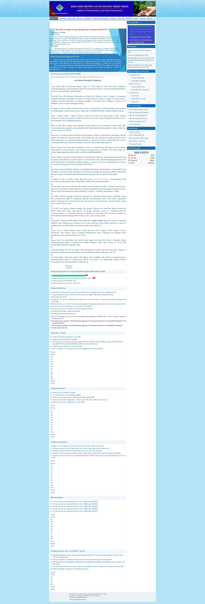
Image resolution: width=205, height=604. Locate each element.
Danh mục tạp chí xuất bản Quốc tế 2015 (66, 74)
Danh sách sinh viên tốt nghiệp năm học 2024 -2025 (69, 402)
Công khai (135, 101)
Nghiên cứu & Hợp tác (101, 18)
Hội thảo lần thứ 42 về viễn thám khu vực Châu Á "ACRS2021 (71, 306)
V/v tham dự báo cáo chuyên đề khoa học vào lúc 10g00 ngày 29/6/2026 (75, 511)
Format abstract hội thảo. (60, 328)
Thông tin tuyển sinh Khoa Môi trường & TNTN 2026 (68, 275)
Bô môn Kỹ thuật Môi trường (139, 109)
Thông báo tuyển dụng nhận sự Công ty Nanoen (67, 346)
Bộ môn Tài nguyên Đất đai (138, 115)
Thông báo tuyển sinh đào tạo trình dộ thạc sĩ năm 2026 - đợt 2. (72, 278)
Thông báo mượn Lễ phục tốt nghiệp (64, 392)
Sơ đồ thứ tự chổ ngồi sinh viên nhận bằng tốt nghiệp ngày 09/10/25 (74, 397)
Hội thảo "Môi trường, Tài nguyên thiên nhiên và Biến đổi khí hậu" (72, 309)
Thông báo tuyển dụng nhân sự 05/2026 (65, 339)
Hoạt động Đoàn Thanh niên (140, 90)
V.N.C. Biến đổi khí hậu (137, 135)
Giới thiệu (62, 18)
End (53, 383)
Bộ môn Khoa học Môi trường (139, 112)
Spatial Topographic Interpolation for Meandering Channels (71, 569)
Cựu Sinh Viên (134, 93)
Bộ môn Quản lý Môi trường (138, 118)
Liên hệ (142, 18)
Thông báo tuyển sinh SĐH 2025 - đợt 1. (65, 280)
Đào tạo (79, 18)
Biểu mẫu (129, 18)
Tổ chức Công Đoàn (138, 78)
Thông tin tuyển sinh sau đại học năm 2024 (66, 283)
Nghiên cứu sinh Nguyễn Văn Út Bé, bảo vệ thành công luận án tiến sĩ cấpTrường (78, 446)
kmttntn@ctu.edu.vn (79, 599)
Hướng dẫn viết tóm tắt (59, 297)
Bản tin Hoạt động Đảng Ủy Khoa (138, 55)
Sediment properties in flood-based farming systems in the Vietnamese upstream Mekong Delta (82, 559)
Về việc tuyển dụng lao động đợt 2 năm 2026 (66, 337)
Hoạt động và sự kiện (138, 99)
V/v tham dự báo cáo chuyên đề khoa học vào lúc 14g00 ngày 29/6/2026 (75, 509)
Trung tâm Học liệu (136, 144)
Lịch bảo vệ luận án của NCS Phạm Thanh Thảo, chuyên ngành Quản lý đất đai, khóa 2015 (81, 448)
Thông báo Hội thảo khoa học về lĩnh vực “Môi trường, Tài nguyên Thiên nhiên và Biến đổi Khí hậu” (83, 294)
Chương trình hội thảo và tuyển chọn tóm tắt (66, 311)
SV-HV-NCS (88, 18)
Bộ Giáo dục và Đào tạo (137, 141)
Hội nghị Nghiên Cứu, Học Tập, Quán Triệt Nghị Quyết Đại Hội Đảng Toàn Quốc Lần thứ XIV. (141, 60)
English (149, 18)
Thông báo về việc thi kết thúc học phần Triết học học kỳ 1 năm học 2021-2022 (77, 451)
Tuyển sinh (71, 18)
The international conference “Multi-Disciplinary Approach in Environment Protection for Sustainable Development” (87, 321)
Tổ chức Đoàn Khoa (138, 87)
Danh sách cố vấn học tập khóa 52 (140, 26)
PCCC (136, 18)
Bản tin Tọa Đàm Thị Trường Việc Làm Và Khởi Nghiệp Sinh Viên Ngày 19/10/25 (78, 348)
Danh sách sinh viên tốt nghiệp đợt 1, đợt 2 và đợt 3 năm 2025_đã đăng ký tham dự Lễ (80, 400)
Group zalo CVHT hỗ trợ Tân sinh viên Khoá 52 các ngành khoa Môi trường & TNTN (142, 31)
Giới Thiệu (135, 96)
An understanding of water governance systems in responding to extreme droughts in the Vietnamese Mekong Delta (88, 566)
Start (53, 352)
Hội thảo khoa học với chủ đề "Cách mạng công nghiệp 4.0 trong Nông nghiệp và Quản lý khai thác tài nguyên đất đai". (89, 304)
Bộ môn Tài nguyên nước (138, 121)
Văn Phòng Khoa (135, 124)
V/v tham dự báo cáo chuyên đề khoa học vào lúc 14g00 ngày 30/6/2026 (75, 506)
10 (53, 378)
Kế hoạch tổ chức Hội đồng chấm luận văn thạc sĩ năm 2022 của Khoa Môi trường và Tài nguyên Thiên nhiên (87, 453)
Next (53, 381)
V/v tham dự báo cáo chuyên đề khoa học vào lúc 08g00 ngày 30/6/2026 (75, 504)
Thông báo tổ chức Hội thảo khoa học (63, 313)
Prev (53, 354)
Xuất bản (113, 18)
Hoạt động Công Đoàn (139, 81)
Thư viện (121, 18)
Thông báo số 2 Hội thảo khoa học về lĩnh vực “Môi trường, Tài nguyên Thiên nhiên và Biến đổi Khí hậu (84, 292)
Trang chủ (54, 18)
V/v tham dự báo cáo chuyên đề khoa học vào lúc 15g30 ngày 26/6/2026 (75, 501)
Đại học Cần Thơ (135, 132)
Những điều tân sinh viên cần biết (140, 37)
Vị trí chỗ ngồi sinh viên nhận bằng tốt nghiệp (67, 395)
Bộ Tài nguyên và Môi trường (139, 138)
